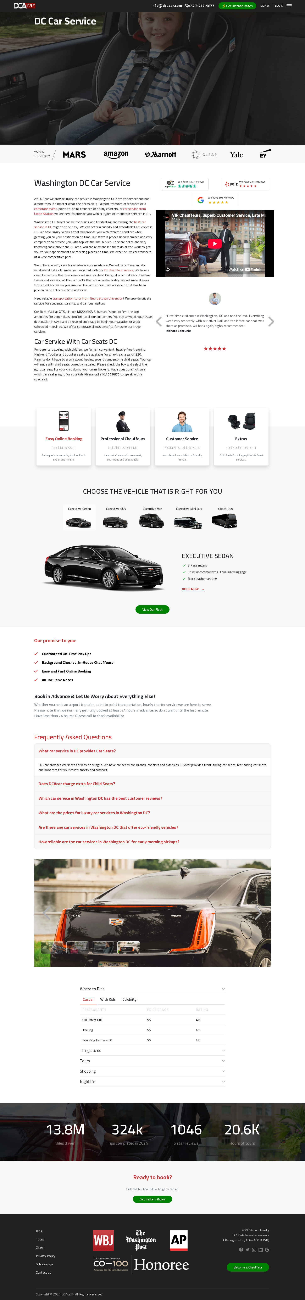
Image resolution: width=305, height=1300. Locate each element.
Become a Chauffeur (248, 1267)
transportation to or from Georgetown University (88, 298)
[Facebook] (241, 1251)
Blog (39, 1230)
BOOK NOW (193, 589)
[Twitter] (247, 1251)
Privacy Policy (45, 1255)
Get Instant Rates (152, 1199)
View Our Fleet (152, 609)
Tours (40, 1239)
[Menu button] (289, 5)
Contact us (43, 1272)
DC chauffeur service (118, 270)
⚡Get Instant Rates (237, 6)
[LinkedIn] (261, 1251)
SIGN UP (265, 6)
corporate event (45, 209)
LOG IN (279, 6)
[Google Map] (267, 1251)
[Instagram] (254, 1251)
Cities (40, 1247)
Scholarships (44, 1264)
